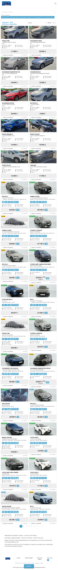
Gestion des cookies (39, 558)
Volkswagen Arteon (49, 17)
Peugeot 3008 (5, 17)
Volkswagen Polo (39, 17)
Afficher (49, 22)
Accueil (18, 557)
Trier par (30, 22)
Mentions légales (29, 557)
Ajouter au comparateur (8, 55)
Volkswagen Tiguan (14, 17)
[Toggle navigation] (55, 3)
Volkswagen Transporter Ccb (27, 17)
